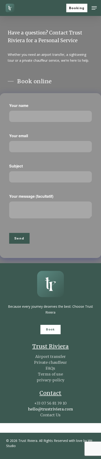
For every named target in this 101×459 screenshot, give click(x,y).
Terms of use (50, 374)
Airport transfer (50, 356)
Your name (18, 105)
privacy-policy (50, 380)
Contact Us (50, 415)
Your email (18, 135)
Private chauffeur (50, 362)
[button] (94, 8)
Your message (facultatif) (31, 196)
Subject (16, 166)
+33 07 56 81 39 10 (50, 403)
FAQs (50, 368)
